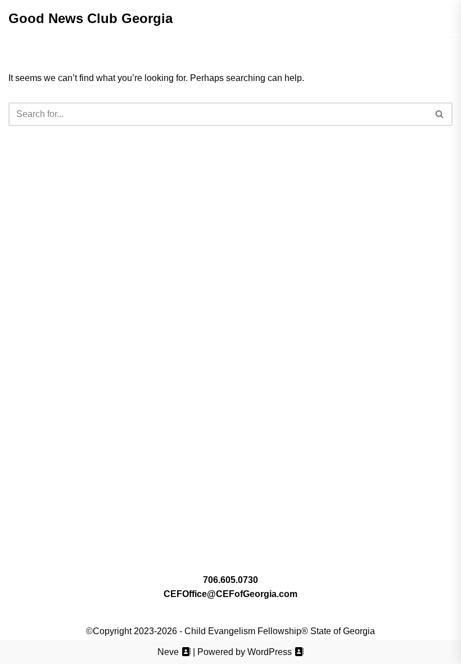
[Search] (440, 114)
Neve (168, 652)
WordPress (269, 652)
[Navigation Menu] (231, 18)
